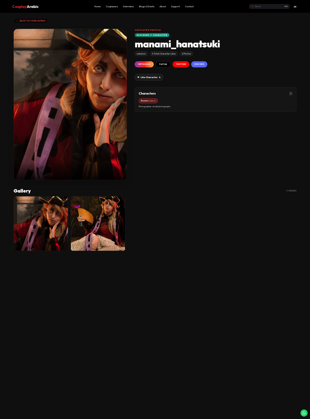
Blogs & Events (146, 6)
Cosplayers (112, 6)
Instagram (144, 64)
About (163, 6)
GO (286, 6)
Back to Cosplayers (30, 21)
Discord (199, 64)
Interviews (128, 6)
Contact (189, 6)
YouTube (181, 64)
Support (175, 6)
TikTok (163, 64)
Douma (148, 100)
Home (97, 6)
